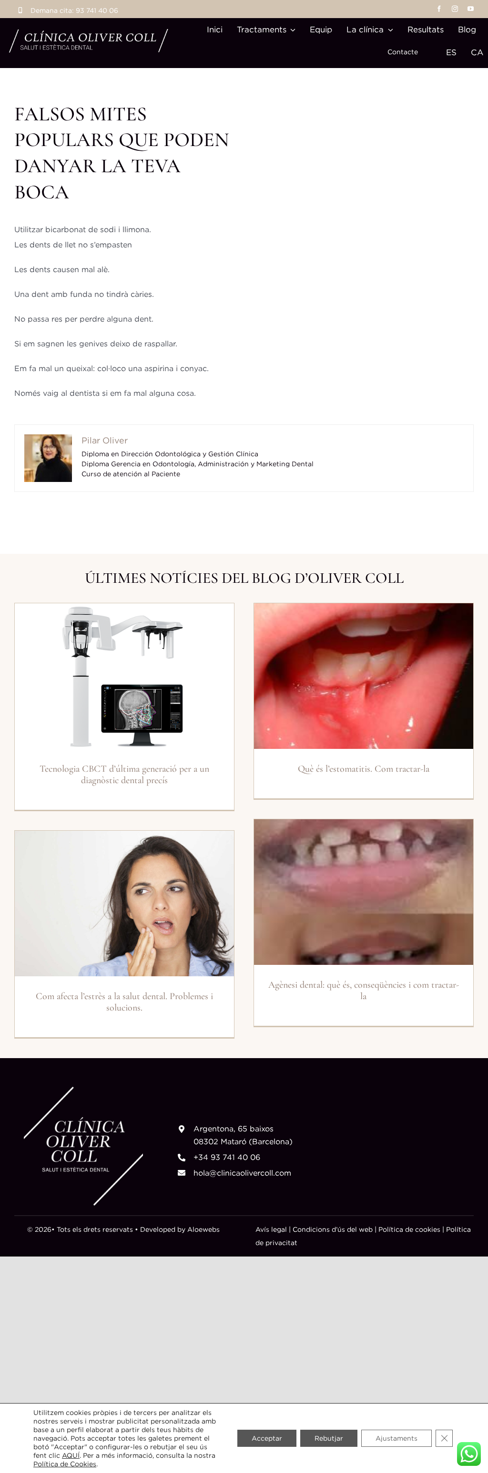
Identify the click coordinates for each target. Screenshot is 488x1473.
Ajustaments (396, 1438)
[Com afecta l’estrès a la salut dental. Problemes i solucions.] (124, 904)
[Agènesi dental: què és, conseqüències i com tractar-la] (363, 892)
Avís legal (271, 1229)
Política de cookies (408, 1229)
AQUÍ (71, 1455)
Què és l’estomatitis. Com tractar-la (363, 769)
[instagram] (455, 9)
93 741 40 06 (97, 10)
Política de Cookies (64, 1463)
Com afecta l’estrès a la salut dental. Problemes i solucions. (124, 1002)
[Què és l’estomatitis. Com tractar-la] (363, 676)
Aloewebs (203, 1229)
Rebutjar (329, 1438)
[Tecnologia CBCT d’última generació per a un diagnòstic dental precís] (124, 676)
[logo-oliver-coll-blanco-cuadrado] (83, 1090)
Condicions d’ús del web (333, 1229)
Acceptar (267, 1438)
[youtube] (471, 9)
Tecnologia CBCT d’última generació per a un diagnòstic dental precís (124, 774)
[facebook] (439, 9)
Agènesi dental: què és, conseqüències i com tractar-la (363, 990)
